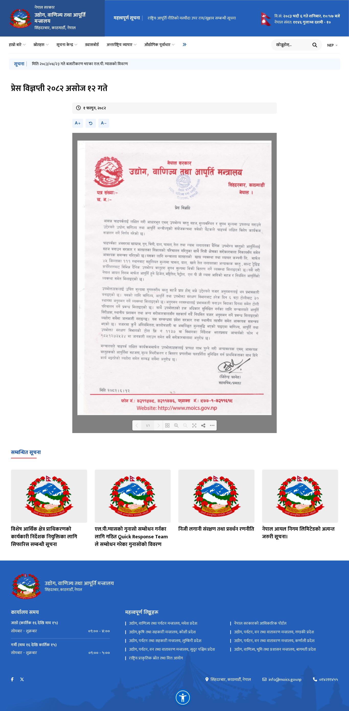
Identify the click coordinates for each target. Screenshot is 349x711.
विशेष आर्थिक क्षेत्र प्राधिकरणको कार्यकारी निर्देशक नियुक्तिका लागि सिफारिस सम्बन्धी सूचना (44, 537)
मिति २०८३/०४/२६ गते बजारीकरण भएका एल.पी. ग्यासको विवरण (79, 64)
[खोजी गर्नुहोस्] (314, 45)
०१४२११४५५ (328, 680)
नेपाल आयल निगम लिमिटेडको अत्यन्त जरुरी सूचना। (185, 18)
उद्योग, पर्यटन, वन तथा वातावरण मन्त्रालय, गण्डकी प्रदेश (274, 632)
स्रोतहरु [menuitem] (38, 45)
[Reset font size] (91, 123)
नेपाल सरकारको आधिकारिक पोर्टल (260, 623)
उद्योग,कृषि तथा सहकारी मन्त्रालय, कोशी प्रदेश (162, 632)
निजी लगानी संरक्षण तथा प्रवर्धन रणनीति (216, 529)
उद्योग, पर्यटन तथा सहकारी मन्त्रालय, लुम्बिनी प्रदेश (165, 640)
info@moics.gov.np (285, 680)
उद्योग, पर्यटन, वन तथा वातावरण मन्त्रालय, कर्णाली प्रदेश (274, 640)
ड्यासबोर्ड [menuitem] (92, 45)
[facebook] (12, 679)
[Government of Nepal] (20, 18)
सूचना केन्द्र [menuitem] (64, 45)
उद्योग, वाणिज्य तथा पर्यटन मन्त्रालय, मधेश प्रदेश (163, 623)
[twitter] (22, 679)
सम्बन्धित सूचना (26, 452)
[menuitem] (184, 44)
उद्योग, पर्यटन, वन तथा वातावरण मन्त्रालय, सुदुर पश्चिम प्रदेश (172, 649)
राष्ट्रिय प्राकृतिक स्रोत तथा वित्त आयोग (156, 658)
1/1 (148, 425)
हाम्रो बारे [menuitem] (15, 45)
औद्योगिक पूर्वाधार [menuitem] (157, 45)
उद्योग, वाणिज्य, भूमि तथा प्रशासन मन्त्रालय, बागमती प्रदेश (275, 649)
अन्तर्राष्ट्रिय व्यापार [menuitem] (119, 45)
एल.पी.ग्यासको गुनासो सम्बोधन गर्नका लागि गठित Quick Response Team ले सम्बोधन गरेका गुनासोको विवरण (131, 537)
